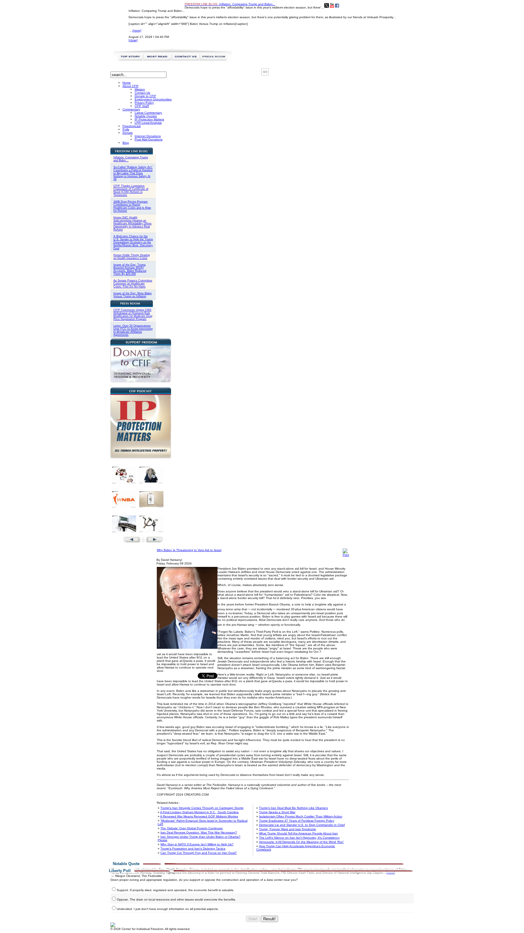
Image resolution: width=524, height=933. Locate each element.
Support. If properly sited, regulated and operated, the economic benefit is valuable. (175, 890)
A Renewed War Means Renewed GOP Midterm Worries (199, 816)
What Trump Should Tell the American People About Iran (298, 833)
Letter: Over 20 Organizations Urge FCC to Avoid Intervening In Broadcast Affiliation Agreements (133, 330)
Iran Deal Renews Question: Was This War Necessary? (198, 832)
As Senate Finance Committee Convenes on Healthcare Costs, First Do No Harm (132, 283)
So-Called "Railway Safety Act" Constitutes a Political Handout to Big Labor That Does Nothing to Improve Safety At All (133, 173)
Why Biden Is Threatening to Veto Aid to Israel (189, 550)
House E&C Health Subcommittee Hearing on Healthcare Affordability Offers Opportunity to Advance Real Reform (132, 223)
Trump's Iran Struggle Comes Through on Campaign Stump (202, 808)
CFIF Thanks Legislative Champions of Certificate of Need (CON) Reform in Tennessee (130, 190)
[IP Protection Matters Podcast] (140, 457)
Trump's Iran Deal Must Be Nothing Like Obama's (293, 808)
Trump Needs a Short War (277, 812)
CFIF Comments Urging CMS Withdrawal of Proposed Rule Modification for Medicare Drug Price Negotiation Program (132, 314)
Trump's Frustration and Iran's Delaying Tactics (192, 848)
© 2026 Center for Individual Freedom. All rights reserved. (150, 929)
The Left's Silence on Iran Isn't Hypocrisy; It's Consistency (299, 837)
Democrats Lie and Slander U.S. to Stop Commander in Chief (302, 825)
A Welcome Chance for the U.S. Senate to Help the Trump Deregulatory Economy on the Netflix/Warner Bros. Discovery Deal (133, 242)
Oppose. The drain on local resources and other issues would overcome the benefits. (176, 899)
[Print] (346, 555)
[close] (133, 40)
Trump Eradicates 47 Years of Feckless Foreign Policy (296, 820)
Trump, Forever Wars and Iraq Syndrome (287, 829)
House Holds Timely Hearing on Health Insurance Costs (131, 257)
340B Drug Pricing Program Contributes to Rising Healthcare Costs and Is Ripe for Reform (132, 206)
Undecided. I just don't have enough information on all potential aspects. (168, 909)
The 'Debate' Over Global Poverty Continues (191, 828)
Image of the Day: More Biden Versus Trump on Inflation (132, 295)
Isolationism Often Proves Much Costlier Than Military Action (300, 816)
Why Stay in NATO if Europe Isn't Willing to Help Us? (196, 844)
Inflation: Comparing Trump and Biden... (230, 4)
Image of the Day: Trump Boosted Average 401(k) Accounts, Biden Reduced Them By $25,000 (129, 269)
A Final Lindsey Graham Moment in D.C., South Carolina (199, 812)
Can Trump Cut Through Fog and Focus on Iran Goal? (198, 852)
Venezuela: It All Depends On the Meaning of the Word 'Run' (301, 842)
